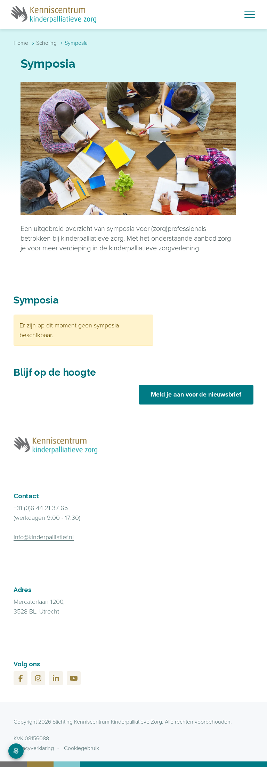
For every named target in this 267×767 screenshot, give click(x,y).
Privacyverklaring (34, 748)
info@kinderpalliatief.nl (44, 537)
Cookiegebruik (81, 748)
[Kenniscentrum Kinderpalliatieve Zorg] (96, 14)
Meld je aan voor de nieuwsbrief (196, 394)
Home (21, 43)
